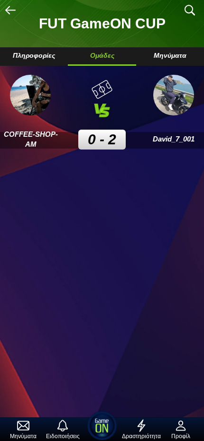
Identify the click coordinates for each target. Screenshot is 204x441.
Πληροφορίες (34, 55)
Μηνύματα (170, 55)
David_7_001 (174, 139)
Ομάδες (102, 55)
